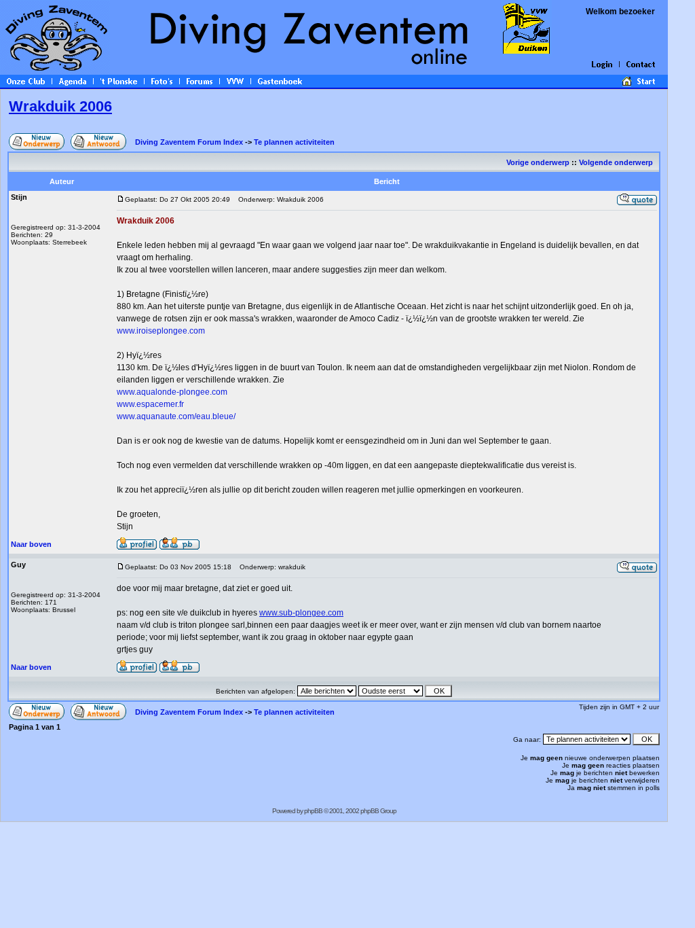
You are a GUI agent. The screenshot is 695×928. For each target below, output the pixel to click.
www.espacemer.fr (150, 404)
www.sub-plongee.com (301, 613)
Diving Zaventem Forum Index (189, 142)
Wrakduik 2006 (60, 106)
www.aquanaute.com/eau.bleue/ (176, 416)
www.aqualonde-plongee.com (172, 392)
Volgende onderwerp (617, 162)
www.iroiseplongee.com (161, 331)
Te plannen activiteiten (294, 142)
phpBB (313, 811)
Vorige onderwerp (537, 162)
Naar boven (31, 544)
